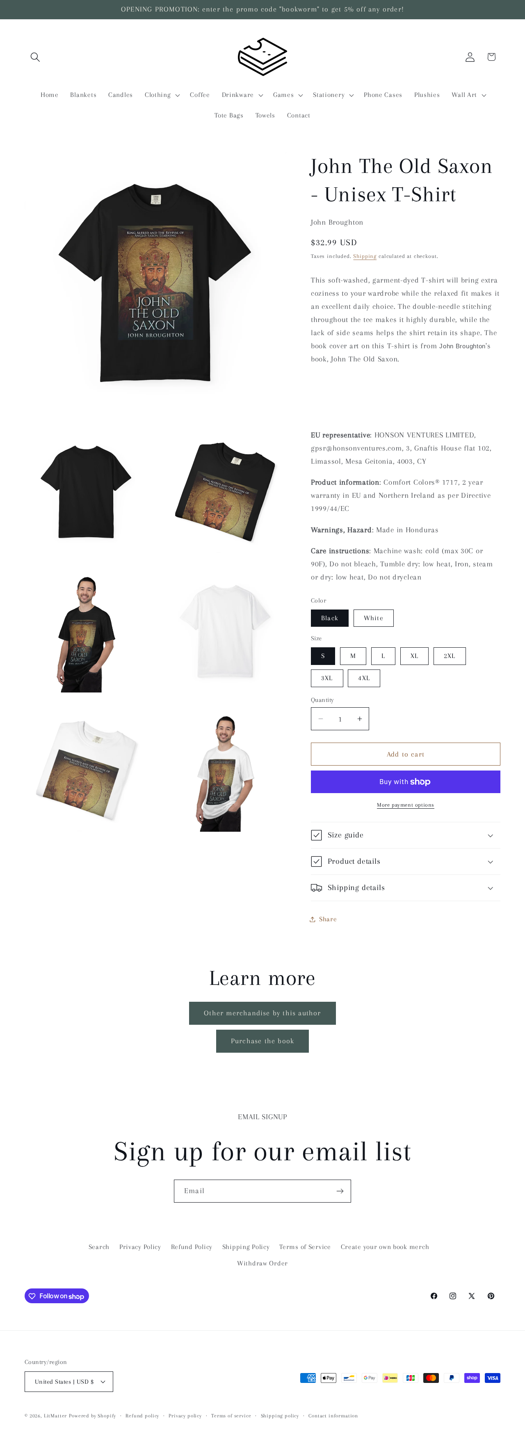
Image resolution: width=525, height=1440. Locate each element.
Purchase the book (262, 1041)
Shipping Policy (246, 1247)
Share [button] (328, 919)
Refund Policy (191, 1247)
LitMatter (55, 1415)
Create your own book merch (385, 1247)
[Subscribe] (340, 1191)
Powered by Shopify (92, 1415)
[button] (35, 57)
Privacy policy (185, 1415)
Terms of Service (305, 1247)
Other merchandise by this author (262, 1013)
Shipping (365, 256)
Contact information (333, 1415)
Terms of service (231, 1415)
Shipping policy (280, 1415)
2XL (450, 656)
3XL (327, 678)
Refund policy (142, 1415)
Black (329, 618)
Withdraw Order (262, 1263)
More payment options (405, 805)
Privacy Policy (140, 1247)
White (373, 618)
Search (99, 1247)
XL (414, 656)
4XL (364, 678)
